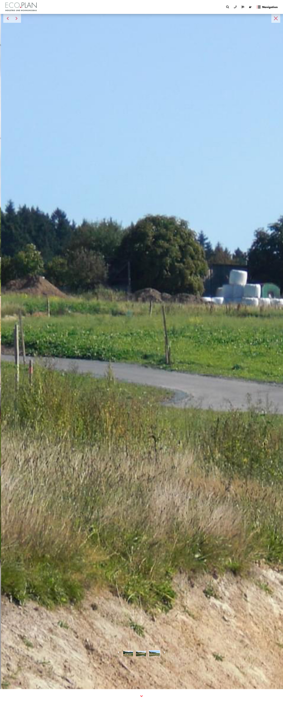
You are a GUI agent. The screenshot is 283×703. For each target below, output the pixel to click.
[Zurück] (275, 18)
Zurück (118, 652)
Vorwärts (164, 652)
